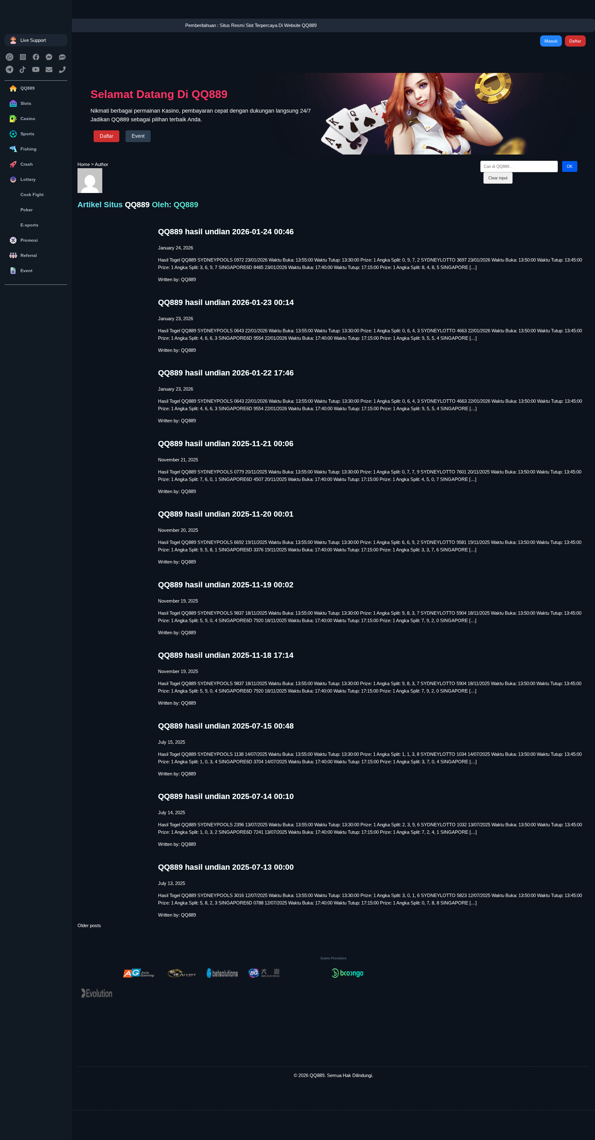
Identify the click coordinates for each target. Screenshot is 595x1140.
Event (26, 270)
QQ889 (27, 88)
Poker (26, 209)
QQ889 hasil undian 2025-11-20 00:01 (225, 513)
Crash (26, 164)
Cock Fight (32, 194)
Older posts (89, 925)
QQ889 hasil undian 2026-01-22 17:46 (226, 372)
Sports (27, 133)
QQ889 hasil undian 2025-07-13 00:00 (226, 867)
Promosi (29, 240)
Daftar (575, 40)
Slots (25, 103)
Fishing (28, 148)
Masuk (551, 40)
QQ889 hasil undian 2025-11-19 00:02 (225, 584)
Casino (27, 118)
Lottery (28, 179)
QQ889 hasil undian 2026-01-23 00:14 (226, 302)
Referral (28, 255)
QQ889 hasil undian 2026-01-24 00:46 (226, 231)
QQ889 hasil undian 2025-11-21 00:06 (225, 443)
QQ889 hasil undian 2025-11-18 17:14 (225, 655)
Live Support (33, 40)
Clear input (498, 178)
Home (83, 164)
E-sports (29, 224)
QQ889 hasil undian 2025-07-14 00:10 (226, 796)
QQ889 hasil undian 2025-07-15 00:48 (226, 725)
